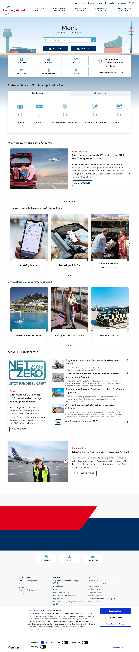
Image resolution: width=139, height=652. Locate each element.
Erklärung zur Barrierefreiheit (65, 595)
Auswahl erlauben (115, 617)
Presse (21, 593)
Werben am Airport (96, 589)
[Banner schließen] (135, 609)
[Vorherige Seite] (10, 173)
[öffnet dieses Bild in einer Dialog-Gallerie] (39, 168)
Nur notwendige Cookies (115, 624)
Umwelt (22, 587)
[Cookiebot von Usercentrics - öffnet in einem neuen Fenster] (14, 647)
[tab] (64, 201)
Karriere (22, 584)
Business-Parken (95, 592)
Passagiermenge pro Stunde (111, 72)
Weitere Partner (95, 602)
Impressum (58, 598)
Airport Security (94, 595)
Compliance (58, 586)
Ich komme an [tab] (100, 93)
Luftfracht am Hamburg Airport (101, 598)
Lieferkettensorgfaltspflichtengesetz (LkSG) (68, 603)
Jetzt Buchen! (82, 183)
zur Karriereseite (84, 473)
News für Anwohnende (28, 590)
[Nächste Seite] (129, 173)
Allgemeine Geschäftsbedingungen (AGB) (68, 581)
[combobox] (69, 40)
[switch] (65, 642)
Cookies (56, 589)
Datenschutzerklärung (62, 592)
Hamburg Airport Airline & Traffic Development (102, 585)
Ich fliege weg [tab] (38, 93)
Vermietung (93, 580)
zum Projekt (19, 429)
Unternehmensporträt (28, 580)
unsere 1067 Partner (43, 613)
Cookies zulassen (115, 611)
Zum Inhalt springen (3, 3)
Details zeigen (118, 648)
